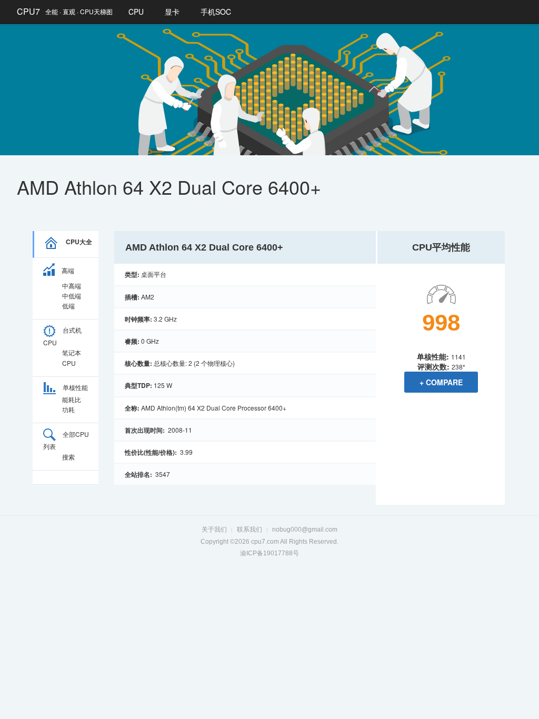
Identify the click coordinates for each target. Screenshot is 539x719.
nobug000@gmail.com (304, 529)
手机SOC (216, 11)
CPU (136, 11)
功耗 (68, 409)
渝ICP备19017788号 (269, 553)
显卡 (172, 11)
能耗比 (71, 399)
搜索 (68, 456)
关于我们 (214, 529)
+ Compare (441, 382)
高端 (68, 270)
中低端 (71, 295)
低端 (68, 305)
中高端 (71, 285)
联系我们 (249, 529)
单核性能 (75, 387)
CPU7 (28, 11)
